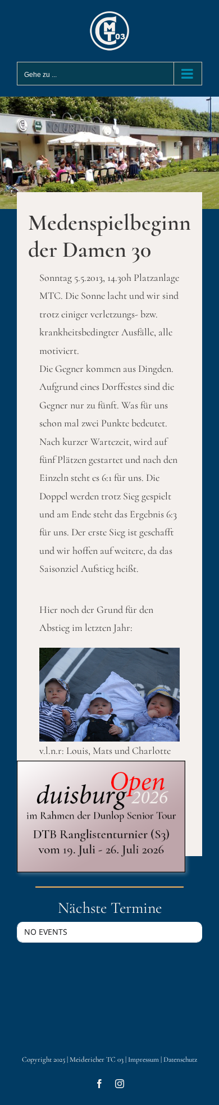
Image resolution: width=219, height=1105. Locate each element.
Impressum (143, 1059)
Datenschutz (180, 1059)
